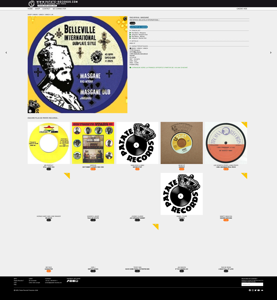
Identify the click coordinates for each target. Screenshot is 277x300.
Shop (37, 8)
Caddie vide (242, 8)
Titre (131, 50)
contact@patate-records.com (53, 282)
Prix (131, 63)
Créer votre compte (34, 282)
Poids (131, 64)
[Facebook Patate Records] (250, 290)
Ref (131, 59)
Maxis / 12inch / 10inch (41, 14)
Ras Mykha (134, 20)
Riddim (131, 55)
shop (30, 14)
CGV (15, 282)
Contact (46, 8)
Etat (131, 61)
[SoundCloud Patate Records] (262, 290)
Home (30, 8)
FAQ (15, 284)
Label (131, 54)
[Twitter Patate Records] (256, 290)
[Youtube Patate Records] (258, 290)
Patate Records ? (19, 280)
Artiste (131, 52)
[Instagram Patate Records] (253, 290)
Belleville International (149, 20)
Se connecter (59, 8)
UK (52, 14)
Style (131, 57)
